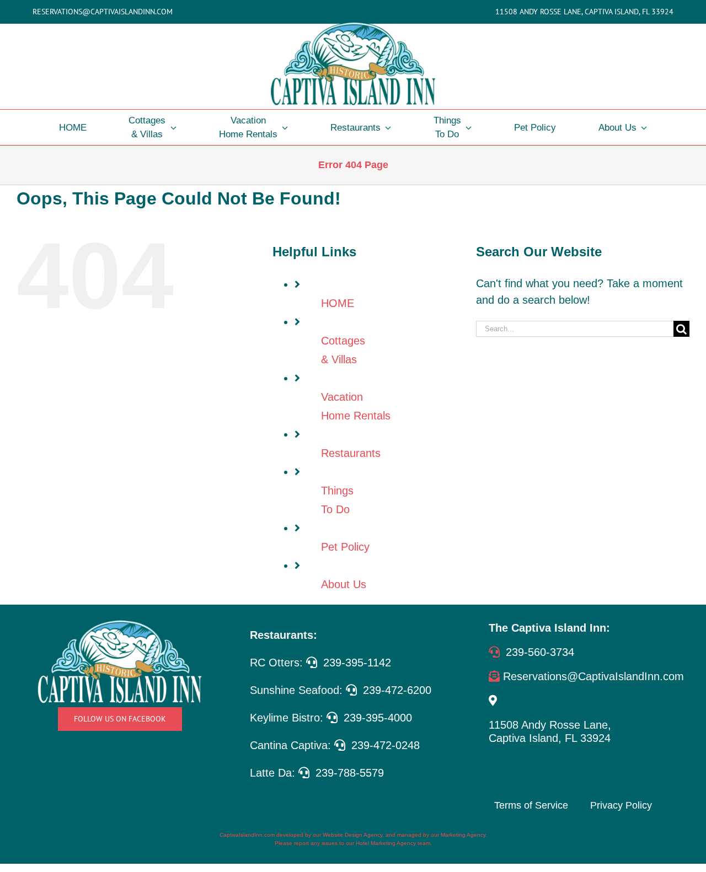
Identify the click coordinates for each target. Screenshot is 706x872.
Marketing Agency (463, 835)
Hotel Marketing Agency (386, 843)
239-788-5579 (349, 773)
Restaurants (351, 453)
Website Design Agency (352, 835)
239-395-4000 (378, 718)
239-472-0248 (385, 745)
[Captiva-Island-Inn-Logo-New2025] (353, 24)
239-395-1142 (357, 662)
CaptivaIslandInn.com (247, 835)
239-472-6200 (397, 690)
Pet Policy (345, 547)
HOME (337, 303)
